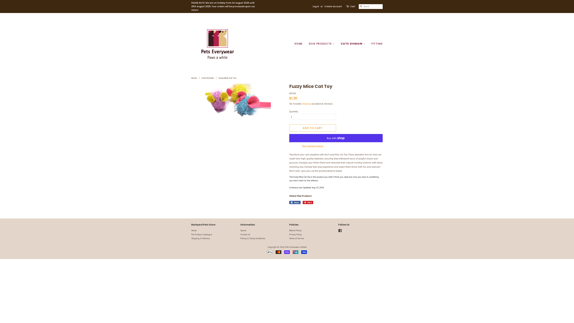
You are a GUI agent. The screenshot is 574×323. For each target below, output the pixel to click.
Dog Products (321, 43)
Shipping (306, 103)
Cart (352, 6)
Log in (316, 6)
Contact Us (245, 234)
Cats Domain (352, 43)
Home (298, 43)
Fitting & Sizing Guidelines (252, 238)
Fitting (377, 43)
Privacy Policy (295, 234)
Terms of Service (296, 238)
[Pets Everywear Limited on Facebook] (340, 231)
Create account (333, 6)
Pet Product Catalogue (201, 234)
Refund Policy (295, 230)
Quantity (293, 111)
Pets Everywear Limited (296, 247)
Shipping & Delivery (200, 238)
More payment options (312, 146)
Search (243, 230)
